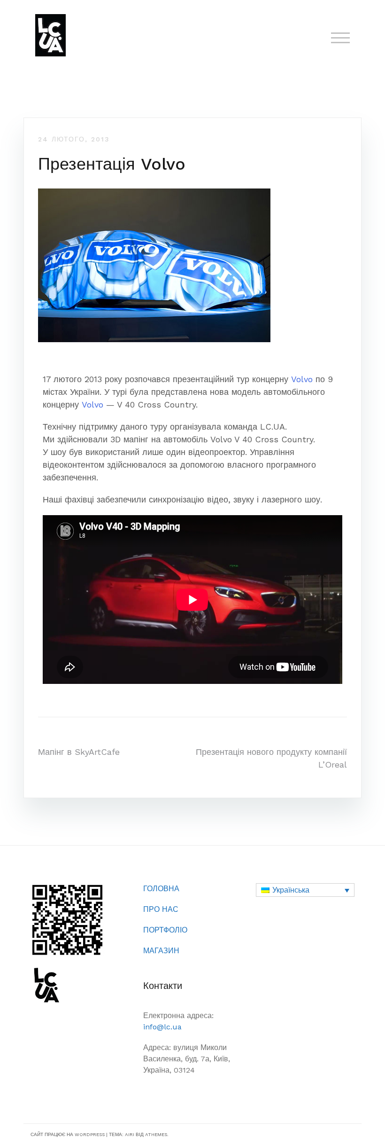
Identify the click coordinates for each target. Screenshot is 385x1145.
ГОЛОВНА (161, 888)
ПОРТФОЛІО (165, 929)
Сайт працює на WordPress (68, 1134)
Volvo (302, 379)
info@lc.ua (162, 1026)
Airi (129, 1134)
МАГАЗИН (161, 950)
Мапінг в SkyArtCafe (79, 752)
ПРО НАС (160, 909)
